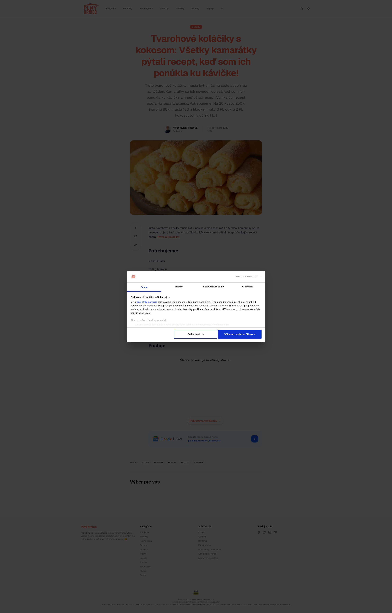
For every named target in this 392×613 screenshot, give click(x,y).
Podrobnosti (194, 334)
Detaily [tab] (179, 286)
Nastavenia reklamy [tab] (213, 286)
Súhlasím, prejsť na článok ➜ (240, 334)
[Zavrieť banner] (248, 276)
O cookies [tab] (247, 286)
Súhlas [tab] (144, 287)
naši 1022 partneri (147, 302)
